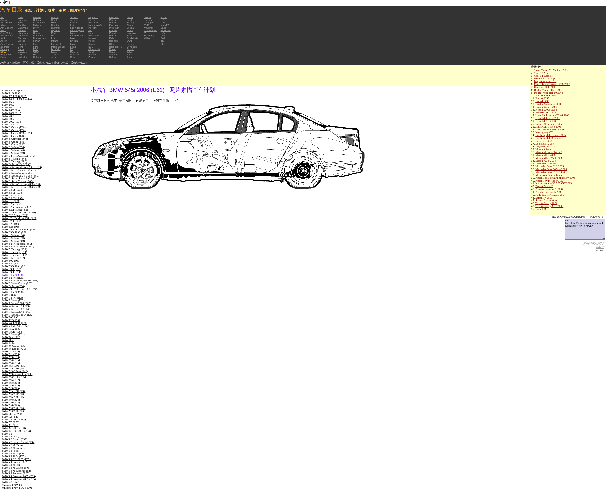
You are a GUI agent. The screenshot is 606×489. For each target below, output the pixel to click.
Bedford (4, 46)
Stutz (129, 40)
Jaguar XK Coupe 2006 (548, 126)
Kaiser (73, 22)
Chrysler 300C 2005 (545, 87)
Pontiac (113, 30)
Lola (72, 44)
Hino (35, 54)
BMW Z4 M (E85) (12, 464)
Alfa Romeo (6, 22)
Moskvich (166, 30)
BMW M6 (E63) (11, 405)
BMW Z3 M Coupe (12, 445)
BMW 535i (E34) (11, 272)
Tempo (130, 57)
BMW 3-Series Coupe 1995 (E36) (20, 170)
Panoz (112, 20)
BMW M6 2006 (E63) (14, 408)
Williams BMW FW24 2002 (17, 487)
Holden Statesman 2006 (548, 104)
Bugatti (22, 20)
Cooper (22, 44)
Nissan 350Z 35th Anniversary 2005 (555, 177)
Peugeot (114, 25)
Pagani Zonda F (544, 186)
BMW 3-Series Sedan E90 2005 (19, 178)
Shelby (130, 22)
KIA (72, 25)
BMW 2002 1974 (11, 121)
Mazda (92, 20)
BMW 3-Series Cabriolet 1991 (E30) (22, 167)
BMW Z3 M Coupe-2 (13, 447)
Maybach (93, 17)
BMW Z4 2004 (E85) (14, 456)
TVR (146, 25)
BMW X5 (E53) (10, 422)
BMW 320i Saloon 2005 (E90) (19, 212)
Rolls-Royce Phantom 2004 (550, 194)
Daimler (37, 17)
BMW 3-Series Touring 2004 (18, 181)
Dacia (21, 49)
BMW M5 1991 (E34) (14, 391)
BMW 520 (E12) (11, 263)
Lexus (73, 38)
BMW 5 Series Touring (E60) (18, 246)
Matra (73, 57)
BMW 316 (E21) (11, 201)
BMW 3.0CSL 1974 (13, 198)
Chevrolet (23, 35)
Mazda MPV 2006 (545, 155)
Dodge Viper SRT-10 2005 (548, 92)
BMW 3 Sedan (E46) (13, 150)
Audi (2, 38)
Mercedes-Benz (96, 25)
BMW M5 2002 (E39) (14, 394)
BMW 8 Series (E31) (13, 334)
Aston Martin (7, 35)
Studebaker (133, 38)
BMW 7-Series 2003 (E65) (16, 311)
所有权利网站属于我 (593, 243)
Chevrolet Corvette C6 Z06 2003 (552, 84)
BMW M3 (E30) (11, 357)
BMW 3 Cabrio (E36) (14, 127)
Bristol (3, 57)
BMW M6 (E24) (11, 399)
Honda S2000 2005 (546, 109)
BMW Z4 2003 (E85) (14, 453)
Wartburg (149, 35)
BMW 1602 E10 (11, 110)
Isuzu (54, 52)
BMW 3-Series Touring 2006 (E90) (21, 184)
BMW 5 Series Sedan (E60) (17, 243)
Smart (130, 30)
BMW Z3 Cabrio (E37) (14, 439)
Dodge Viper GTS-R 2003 (548, 89)
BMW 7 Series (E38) (13, 297)
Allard (3, 25)
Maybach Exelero (545, 146)
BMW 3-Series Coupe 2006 (17, 172)
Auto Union (6, 44)
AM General (6, 27)
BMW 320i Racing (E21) (15, 209)
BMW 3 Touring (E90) (14, 161)
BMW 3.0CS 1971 (12, 189)
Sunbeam (132, 46)
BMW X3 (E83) (10, 416)
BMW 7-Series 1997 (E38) (16, 308)
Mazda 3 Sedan (543, 149)
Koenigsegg (76, 27)
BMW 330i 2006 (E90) (14, 232)
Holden (37, 57)
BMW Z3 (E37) (10, 436)
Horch (54, 20)
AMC (3, 30)
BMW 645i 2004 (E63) (547, 78)
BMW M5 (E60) (11, 388)
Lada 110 (540, 209)
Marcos (74, 52)
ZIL (162, 40)
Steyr (129, 35)
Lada (163, 27)
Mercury (92, 27)
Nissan (92, 44)
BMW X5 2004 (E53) (14, 428)
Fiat (35, 44)
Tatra (129, 54)
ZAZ (163, 38)
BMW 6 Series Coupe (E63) (17, 283)
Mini (90, 33)
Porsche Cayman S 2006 (548, 191)
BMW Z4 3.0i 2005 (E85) (16, 459)
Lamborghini (77, 30)
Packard (92, 54)
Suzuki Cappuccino (546, 200)
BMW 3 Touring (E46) (14, 158)
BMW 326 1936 (11, 223)
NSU (90, 46)
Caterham (23, 27)
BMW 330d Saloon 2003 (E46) (19, 229)
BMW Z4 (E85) (10, 450)
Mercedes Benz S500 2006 (550, 172)
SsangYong (133, 33)
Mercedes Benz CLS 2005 (549, 166)
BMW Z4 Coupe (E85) (14, 462)
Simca (130, 25)
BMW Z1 (7, 433)
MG (90, 30)
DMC (35, 30)
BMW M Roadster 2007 (15, 348)
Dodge (36, 33)
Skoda (130, 27)
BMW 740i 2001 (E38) (14, 323)
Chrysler (22, 38)
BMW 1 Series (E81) (13, 90)
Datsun (37, 20)
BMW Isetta (8, 343)
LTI (71, 49)
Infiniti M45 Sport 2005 (548, 123)
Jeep (54, 57)
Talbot (130, 52)
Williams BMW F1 (12, 484)
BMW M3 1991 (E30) (14, 365)
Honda (54, 17)
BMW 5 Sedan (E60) (13, 240)
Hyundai (55, 30)
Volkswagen (150, 30)
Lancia (73, 33)
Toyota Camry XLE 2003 (549, 206)
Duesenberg (40, 38)
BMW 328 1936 (11, 226)
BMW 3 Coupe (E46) (13, 144)
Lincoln (74, 40)
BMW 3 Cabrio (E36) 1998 (17, 133)
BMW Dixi (8, 340)
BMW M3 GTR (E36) (14, 377)
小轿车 (600, 247)
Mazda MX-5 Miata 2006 (549, 157)
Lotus (73, 46)
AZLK (164, 17)
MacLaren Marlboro (546, 163)
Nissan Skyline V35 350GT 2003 (553, 183)
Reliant (113, 38)
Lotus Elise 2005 (544, 143)
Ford (35, 46)
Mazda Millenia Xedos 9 (548, 152)
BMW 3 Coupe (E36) (13, 141)
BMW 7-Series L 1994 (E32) (18, 314)
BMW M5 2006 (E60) (14, 396)
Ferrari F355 (542, 98)
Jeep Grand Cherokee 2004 (550, 129)
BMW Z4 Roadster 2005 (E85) (19, 476)
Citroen (22, 40)
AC (2, 17)
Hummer (55, 27)
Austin (3, 40)
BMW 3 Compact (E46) (15, 138)
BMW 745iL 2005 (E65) (15, 326)
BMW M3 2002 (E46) (14, 368)
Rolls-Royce (115, 46)
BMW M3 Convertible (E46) (17, 374)
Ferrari (36, 40)
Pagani (92, 57)
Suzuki (130, 49)
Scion (130, 17)
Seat (129, 20)
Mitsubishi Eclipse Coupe (549, 174)
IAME (54, 33)
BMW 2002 (8, 116)
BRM (20, 17)
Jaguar (55, 54)
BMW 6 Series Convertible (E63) (20, 280)
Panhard (114, 17)
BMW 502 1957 (11, 260)
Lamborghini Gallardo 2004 (550, 135)
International (58, 46)
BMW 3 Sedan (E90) (13, 152)
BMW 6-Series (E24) (13, 286)
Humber (55, 25)
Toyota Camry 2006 (546, 203)
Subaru (131, 44)
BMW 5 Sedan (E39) (13, 238)
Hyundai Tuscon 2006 (547, 118)
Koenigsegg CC (544, 132)
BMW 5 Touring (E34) (14, 249)
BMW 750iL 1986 (12, 331)
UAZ (163, 33)
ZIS (163, 44)
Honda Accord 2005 (546, 106)
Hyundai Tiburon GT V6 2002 (552, 115)
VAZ (163, 35)
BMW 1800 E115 (11, 113)
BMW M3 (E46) (11, 360)
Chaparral (23, 33)
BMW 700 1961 (11, 317)
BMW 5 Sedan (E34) (13, 235)
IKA (53, 38)
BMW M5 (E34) (11, 382)
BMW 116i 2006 (11, 93)
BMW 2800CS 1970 (13, 124)
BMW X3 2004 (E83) (14, 419)
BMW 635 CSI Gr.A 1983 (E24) (19, 289)
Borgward (5, 54)
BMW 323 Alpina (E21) (15, 215)
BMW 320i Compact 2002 (16, 206)
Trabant (148, 20)
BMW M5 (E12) (11, 379)
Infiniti (54, 40)
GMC (36, 52)
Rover (112, 49)
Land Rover (76, 35)
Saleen (113, 54)
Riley (111, 44)
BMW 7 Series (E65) (13, 300)
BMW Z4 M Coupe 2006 (15, 467)
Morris (91, 40)
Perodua (114, 22)
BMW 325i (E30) (11, 221)
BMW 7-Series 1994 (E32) (16, 306)
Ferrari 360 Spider (545, 95)
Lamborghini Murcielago (549, 138)
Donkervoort (39, 35)
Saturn (112, 57)
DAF (20, 54)
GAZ (163, 20)
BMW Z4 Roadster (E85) (15, 473)
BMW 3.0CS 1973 (12, 192)
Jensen (74, 17)
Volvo (147, 33)
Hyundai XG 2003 (545, 121)
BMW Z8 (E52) (10, 481)
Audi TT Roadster (543, 75)
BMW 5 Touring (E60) (14, 255)
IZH (163, 22)
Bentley (4, 49)
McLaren (93, 22)
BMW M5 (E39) (11, 385)
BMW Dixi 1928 (11, 337)
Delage (37, 25)
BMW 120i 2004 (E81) (14, 96)
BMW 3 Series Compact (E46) (18, 155)
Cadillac (22, 25)
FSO (35, 49)
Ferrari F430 (542, 101)
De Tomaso (39, 22)
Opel (91, 52)
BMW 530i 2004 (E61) (14, 266)
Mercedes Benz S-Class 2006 (551, 169)
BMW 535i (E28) (11, 269)
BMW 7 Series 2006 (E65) (16, 303)
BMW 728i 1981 (11, 320)
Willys (147, 38)
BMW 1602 (8, 101)
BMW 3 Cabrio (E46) (14, 135)
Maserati (74, 54)
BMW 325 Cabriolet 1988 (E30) (19, 218)
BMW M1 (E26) (11, 351)
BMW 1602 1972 (11, 107)
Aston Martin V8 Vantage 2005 (551, 70)
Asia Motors (6, 33)
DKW (36, 27)
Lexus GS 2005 (544, 140)
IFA (53, 35)
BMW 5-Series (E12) (13, 257)
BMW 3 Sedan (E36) (13, 147)
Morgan (92, 38)
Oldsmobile (94, 49)
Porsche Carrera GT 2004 (549, 189)
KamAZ (165, 25)
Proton (112, 35)
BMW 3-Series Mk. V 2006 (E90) (20, 175)
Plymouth (114, 27)
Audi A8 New (541, 72)
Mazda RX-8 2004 (545, 160)
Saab (112, 52)
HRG (53, 22)
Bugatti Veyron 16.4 (545, 81)
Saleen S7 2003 (544, 197)
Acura (3, 20)
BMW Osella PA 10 (12, 413)
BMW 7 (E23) (10, 294)
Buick (21, 22)
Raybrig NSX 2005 (546, 112)
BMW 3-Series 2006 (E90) (16, 164)
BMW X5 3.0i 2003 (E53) (16, 430)
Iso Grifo (55, 49)
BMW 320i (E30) (11, 204)
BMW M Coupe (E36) (14, 345)
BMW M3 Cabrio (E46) (15, 371)
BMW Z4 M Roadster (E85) (17, 470)
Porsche (113, 33)
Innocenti (56, 44)
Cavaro (22, 30)
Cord (20, 46)
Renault (113, 40)
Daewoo (22, 52)
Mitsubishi (93, 35)
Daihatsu (22, 57)
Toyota (148, 17)
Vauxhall (148, 27)
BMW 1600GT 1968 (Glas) (17, 99)
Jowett (73, 20)
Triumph (148, 22)
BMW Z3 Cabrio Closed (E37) (18, 442)
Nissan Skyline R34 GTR (549, 180)
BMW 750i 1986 (11, 328)
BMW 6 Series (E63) (13, 277)
